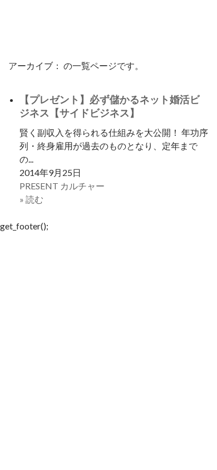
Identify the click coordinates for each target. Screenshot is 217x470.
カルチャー (82, 185)
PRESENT (38, 185)
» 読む (31, 199)
